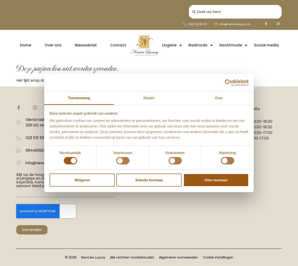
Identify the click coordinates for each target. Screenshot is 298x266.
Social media (266, 45)
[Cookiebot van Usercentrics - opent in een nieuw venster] (228, 82)
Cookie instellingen (218, 257)
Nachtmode (230, 45)
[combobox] (235, 12)
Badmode (198, 45)
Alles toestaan (215, 180)
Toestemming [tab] (79, 98)
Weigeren (82, 180)
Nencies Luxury (93, 257)
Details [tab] (149, 98)
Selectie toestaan (149, 180)
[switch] (122, 160)
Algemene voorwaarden (178, 257)
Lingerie (169, 45)
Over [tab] (219, 98)
